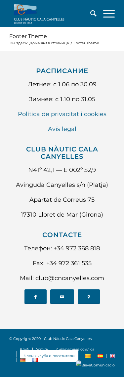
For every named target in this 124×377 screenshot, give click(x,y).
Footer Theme (28, 36)
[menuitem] (90, 13)
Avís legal (62, 129)
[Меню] (106, 13)
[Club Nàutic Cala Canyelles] (51, 13)
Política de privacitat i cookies (62, 114)
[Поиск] (90, 13)
